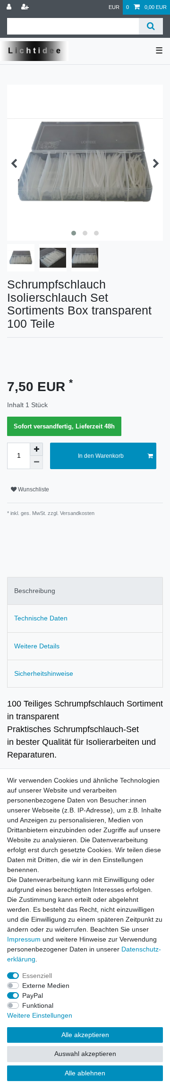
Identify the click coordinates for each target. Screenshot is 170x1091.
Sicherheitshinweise (43, 673)
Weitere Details (37, 646)
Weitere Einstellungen (39, 1015)
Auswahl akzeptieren (85, 1053)
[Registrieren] (26, 7)
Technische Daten (41, 618)
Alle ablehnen (85, 1073)
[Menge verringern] (36, 462)
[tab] (85, 591)
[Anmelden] (10, 7)
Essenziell (37, 975)
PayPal (32, 995)
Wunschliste (33, 489)
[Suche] (151, 26)
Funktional (37, 1005)
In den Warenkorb (101, 456)
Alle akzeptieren (85, 1035)
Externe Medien (45, 985)
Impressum (24, 939)
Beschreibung (34, 590)
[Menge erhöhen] (36, 449)
